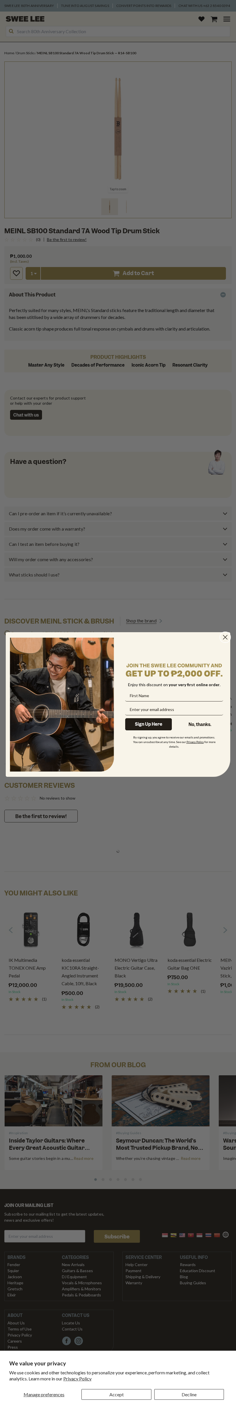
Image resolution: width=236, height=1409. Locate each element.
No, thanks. (200, 724)
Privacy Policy (77, 1378)
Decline (189, 1394)
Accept (116, 1394)
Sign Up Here (148, 724)
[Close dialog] (225, 637)
